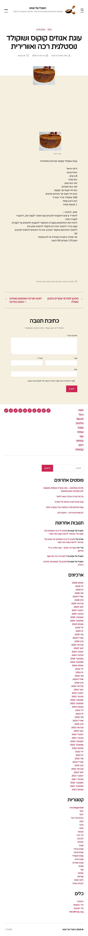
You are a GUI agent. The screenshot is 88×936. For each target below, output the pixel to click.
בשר (80, 414)
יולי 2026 (79, 586)
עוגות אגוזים (40, 281)
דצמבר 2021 (77, 775)
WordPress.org (76, 911)
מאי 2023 (79, 717)
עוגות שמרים (78, 862)
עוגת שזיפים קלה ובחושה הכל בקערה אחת (64, 507)
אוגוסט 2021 (77, 789)
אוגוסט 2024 (77, 665)
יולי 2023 (79, 710)
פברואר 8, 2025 (38, 55)
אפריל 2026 (78, 596)
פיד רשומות (78, 905)
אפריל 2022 (78, 762)
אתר (75, 369)
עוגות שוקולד (77, 856)
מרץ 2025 (78, 641)
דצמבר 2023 (77, 693)
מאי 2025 (79, 634)
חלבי (81, 825)
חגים (81, 821)
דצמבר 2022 (77, 734)
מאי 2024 (79, 676)
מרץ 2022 (78, 765)
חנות (80, 410)
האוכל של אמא (37, 8)
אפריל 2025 (78, 638)
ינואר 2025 (78, 648)
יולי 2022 (79, 751)
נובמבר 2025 (77, 614)
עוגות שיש (79, 859)
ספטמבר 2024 (76, 662)
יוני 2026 (79, 589)
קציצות (79, 449)
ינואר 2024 (78, 689)
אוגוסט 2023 (77, 707)
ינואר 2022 (78, 772)
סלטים (79, 423)
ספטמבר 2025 (76, 620)
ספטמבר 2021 (76, 786)
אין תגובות (21, 55)
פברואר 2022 (77, 769)
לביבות (80, 838)
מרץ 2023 (78, 724)
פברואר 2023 (77, 727)
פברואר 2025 (77, 645)
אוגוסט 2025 (77, 624)
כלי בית (80, 835)
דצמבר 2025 (77, 610)
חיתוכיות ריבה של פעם (57, 556)
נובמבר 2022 (77, 738)
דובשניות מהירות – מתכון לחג (70, 512)
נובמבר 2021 (77, 779)
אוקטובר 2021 (76, 782)
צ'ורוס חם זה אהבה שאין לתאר (69, 496)
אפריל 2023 (78, 720)
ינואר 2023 (78, 731)
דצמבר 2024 (77, 651)
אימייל (40, 358)
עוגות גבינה (78, 849)
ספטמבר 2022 (76, 744)
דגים (80, 445)
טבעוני (79, 419)
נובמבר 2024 (77, 655)
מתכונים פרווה (56, 281)
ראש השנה (78, 880)
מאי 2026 (79, 593)
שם (75, 358)
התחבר (80, 901)
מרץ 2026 (78, 600)
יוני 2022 (79, 755)
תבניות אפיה (77, 883)
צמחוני (79, 440)
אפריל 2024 (78, 679)
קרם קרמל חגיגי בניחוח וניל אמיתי (69, 502)
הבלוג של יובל (77, 818)
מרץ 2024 (78, 682)
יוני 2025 (79, 631)
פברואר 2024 (77, 686)
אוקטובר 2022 (76, 741)
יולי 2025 (79, 627)
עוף (81, 436)
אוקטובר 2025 (76, 617)
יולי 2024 (79, 669)
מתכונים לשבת (68, 281)
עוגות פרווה (40, 29)
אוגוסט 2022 (77, 748)
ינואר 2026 (78, 607)
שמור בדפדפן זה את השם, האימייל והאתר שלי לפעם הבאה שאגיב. (51, 381)
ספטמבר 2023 (76, 703)
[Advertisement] (44, 111)
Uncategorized (77, 807)
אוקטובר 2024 (76, 658)
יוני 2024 (79, 672)
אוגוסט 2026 (77, 582)
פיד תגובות (78, 908)
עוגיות (80, 432)
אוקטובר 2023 (76, 700)
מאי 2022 (79, 758)
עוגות (50, 29)
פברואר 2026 (77, 603)
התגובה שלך (71, 336)
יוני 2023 (79, 713)
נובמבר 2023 (77, 696)
